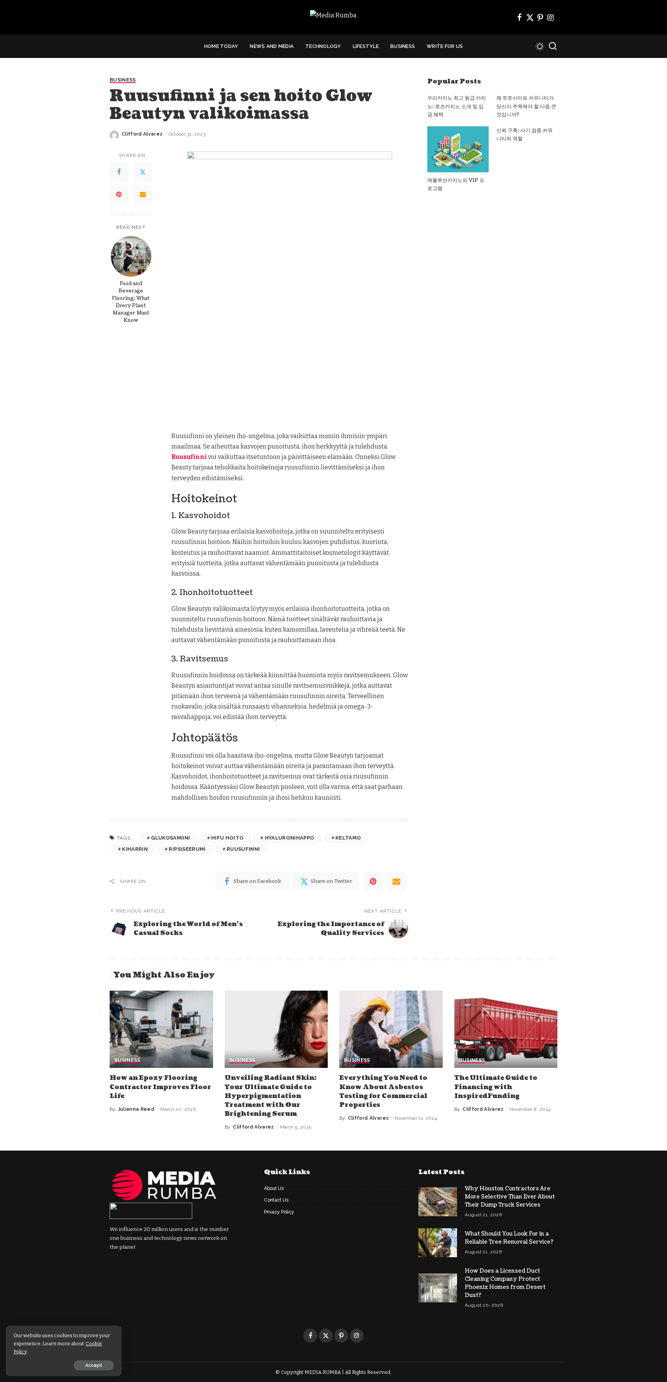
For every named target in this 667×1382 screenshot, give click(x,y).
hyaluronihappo (290, 838)
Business (123, 80)
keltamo (348, 838)
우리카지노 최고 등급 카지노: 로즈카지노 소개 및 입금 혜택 (456, 106)
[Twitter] (530, 17)
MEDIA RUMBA (323, 1372)
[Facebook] (519, 17)
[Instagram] (551, 17)
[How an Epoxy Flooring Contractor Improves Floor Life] (161, 1029)
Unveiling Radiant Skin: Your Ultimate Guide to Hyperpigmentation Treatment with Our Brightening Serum (271, 1096)
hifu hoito (227, 838)
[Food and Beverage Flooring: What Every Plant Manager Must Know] (131, 256)
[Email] (143, 195)
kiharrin (135, 849)
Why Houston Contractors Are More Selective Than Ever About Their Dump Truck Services (510, 1197)
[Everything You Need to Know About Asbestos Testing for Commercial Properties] (391, 1029)
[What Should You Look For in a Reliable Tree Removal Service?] (437, 1242)
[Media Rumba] (333, 17)
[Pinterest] (540, 17)
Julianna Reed (136, 1109)
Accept (93, 1365)
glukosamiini (170, 838)
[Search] (552, 46)
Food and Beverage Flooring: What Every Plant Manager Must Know (131, 302)
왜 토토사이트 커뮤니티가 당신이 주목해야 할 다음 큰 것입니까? (526, 106)
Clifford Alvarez (142, 134)
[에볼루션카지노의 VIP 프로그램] (457, 149)
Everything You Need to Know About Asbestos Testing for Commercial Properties (383, 1091)
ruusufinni (243, 849)
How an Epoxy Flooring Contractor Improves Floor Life (160, 1087)
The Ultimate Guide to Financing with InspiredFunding (495, 1087)
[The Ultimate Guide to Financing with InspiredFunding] (506, 1029)
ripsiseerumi (187, 849)
